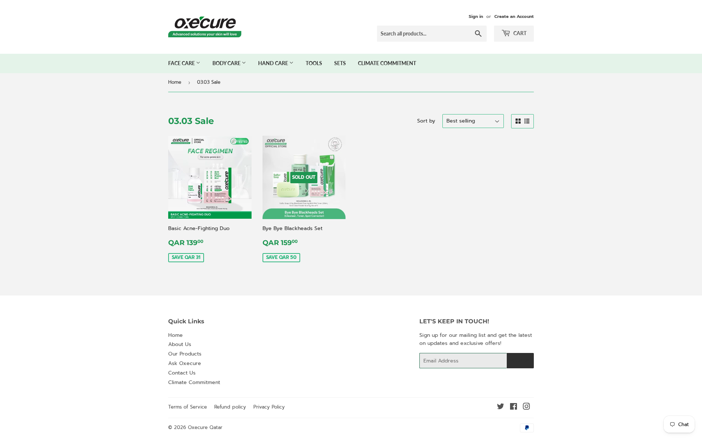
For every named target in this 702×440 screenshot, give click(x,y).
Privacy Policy (269, 406)
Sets (340, 63)
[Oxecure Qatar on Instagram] (526, 407)
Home (174, 82)
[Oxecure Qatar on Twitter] (500, 407)
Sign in (476, 16)
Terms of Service (187, 406)
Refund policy (230, 406)
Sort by (426, 121)
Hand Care (273, 63)
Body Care (227, 63)
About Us (179, 344)
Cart (519, 33)
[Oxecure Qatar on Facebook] (513, 407)
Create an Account (514, 16)
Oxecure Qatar (205, 427)
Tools (314, 63)
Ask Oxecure (184, 363)
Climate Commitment (387, 63)
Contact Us (182, 373)
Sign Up (520, 361)
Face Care (182, 63)
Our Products (184, 354)
